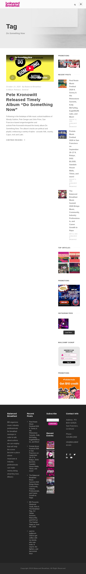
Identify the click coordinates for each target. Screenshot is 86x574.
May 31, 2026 (73, 234)
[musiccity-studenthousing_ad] (69, 63)
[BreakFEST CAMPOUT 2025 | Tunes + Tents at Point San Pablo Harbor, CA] (63, 257)
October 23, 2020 (13, 87)
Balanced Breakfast (33, 87)
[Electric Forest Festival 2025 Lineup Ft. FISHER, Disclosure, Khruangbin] (74, 268)
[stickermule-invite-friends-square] (69, 388)
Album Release (14, 90)
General (25, 90)
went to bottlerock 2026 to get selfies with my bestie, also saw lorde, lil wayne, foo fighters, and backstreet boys (33, 542)
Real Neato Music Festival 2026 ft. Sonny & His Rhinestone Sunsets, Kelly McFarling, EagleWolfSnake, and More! (74, 99)
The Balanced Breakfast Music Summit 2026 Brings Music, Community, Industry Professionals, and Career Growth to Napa (34, 486)
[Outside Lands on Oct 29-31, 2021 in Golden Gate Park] (74, 257)
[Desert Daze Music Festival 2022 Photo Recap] (63, 268)
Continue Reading (14, 140)
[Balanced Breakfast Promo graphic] (69, 295)
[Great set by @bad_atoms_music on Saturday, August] (63, 324)
